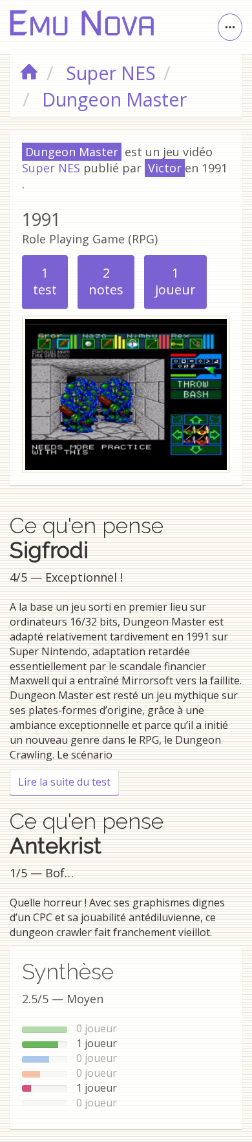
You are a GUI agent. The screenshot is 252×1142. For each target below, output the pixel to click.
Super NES (51, 168)
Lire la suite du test (68, 781)
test (45, 281)
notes (106, 281)
